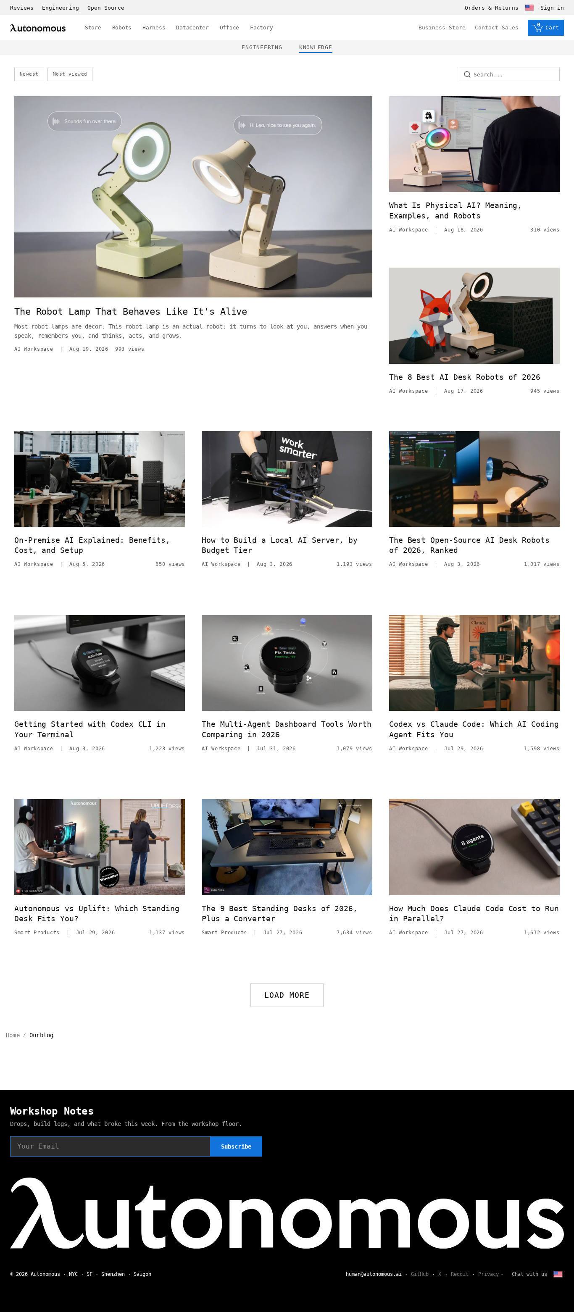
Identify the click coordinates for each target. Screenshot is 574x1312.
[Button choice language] (529, 8)
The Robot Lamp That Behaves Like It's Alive (130, 311)
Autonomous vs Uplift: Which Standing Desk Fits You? (96, 913)
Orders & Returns (492, 8)
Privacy (488, 1274)
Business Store (442, 27)
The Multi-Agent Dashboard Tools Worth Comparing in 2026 (286, 729)
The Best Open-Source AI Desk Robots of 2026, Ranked (469, 545)
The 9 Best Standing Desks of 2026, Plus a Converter (280, 913)
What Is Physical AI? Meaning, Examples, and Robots (455, 210)
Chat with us (529, 1274)
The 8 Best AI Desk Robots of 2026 (464, 377)
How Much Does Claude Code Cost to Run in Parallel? (474, 913)
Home (13, 1035)
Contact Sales (497, 27)
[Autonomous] (38, 28)
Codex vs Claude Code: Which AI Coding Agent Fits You (474, 729)
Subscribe (236, 1146)
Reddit (460, 1274)
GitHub (420, 1274)
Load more (287, 995)
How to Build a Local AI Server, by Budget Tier (280, 545)
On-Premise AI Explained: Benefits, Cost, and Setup (92, 545)
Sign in (552, 8)
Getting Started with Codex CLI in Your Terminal (90, 729)
